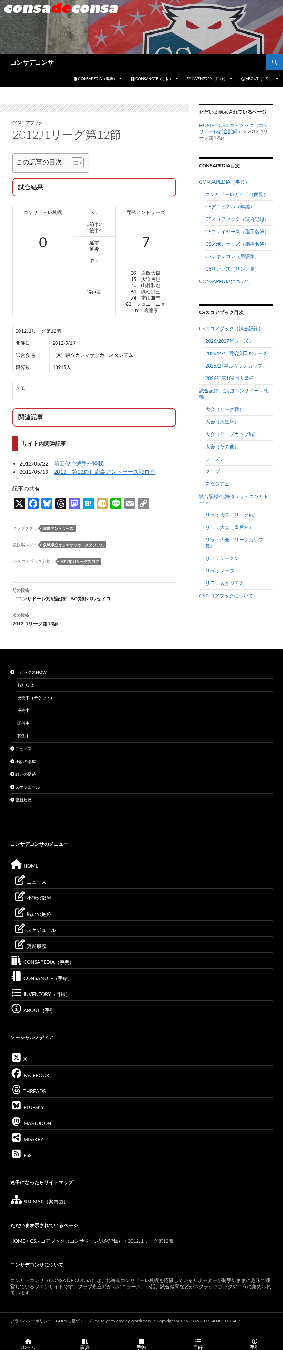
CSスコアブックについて (226, 595)
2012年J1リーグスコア (79, 561)
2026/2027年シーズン (229, 341)
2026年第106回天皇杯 (229, 378)
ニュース (23, 748)
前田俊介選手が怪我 (79, 463)
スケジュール (27, 787)
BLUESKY (33, 1107)
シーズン (215, 459)
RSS (26, 1155)
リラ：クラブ (219, 571)
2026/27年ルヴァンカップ (233, 366)
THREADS (34, 1091)
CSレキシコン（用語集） (232, 256)
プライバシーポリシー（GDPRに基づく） (49, 1320)
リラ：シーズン (222, 558)
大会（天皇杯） (222, 421)
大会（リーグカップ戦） (231, 434)
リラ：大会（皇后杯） (229, 527)
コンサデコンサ (32, 62)
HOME (206, 125)
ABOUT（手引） (259, 78)
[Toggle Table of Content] (74, 163)
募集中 (23, 735)
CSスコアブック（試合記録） (237, 219)
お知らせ (25, 684)
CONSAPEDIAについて (224, 281)
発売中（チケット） (36, 697)
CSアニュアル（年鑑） (230, 206)
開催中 (23, 723)
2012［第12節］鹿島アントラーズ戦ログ (104, 471)
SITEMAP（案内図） (45, 1201)
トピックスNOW (30, 672)
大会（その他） (222, 446)
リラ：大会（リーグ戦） (231, 515)
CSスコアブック (27, 122)
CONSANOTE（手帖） (154, 78)
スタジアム (217, 484)
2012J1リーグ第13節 (35, 619)
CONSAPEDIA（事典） (97, 78)
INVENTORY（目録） (209, 78)
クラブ (212, 471)
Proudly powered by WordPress (122, 1320)
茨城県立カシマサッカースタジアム (73, 544)
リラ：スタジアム (224, 583)
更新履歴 (23, 799)
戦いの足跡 (25, 774)
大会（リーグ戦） (224, 409)
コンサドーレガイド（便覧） (236, 194)
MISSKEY (32, 1139)
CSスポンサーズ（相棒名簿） (237, 244)
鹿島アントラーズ (58, 528)
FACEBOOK (36, 1075)
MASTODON (36, 1123)
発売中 (23, 710)
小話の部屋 (25, 761)
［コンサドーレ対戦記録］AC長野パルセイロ (61, 594)
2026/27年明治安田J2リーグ (236, 353)
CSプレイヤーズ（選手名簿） (237, 231)
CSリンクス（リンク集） (232, 269)
